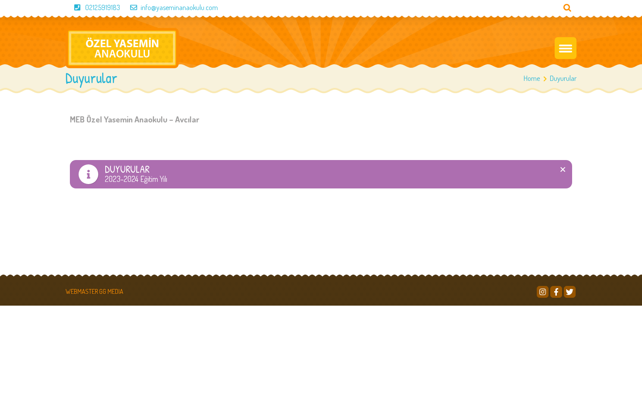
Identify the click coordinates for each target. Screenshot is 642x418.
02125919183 (102, 7)
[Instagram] (543, 292)
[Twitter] (570, 292)
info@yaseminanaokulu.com (179, 7)
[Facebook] (556, 292)
